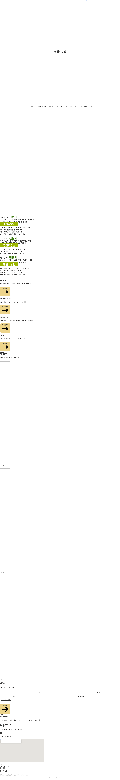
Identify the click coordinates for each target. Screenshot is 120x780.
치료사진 (76, 106)
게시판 (90, 106)
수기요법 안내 (58, 106)
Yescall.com (71, 777)
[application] (34, 106)
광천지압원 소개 (30, 106)
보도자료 (51, 106)
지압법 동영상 (83, 106)
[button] (5, 709)
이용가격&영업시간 (42, 106)
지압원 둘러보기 (68, 106)
